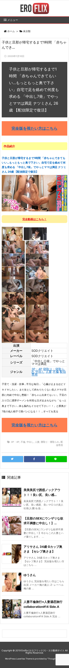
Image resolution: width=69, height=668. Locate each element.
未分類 (26, 31)
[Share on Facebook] (34, 459)
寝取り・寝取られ (50, 441)
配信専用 (59, 443)
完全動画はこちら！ (34, 219)
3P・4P (36, 369)
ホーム (11, 31)
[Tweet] (12, 459)
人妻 (49, 372)
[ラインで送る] (56, 459)
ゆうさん (30, 575)
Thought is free (55, 658)
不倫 (56, 372)
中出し (40, 372)
